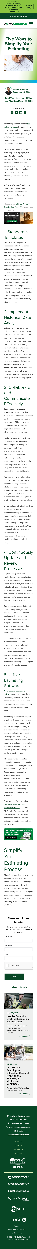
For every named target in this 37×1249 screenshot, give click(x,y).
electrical (8, 804)
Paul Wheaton (21, 89)
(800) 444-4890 (24, 1127)
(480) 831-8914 (22, 1123)
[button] (31, 24)
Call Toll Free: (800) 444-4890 (18, 16)
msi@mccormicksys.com (18, 1134)
